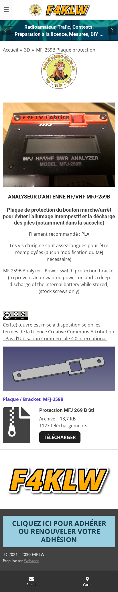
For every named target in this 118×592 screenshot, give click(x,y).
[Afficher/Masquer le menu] (6, 10)
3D (27, 50)
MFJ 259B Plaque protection (65, 50)
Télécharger (60, 437)
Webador (31, 560)
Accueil (10, 50)
